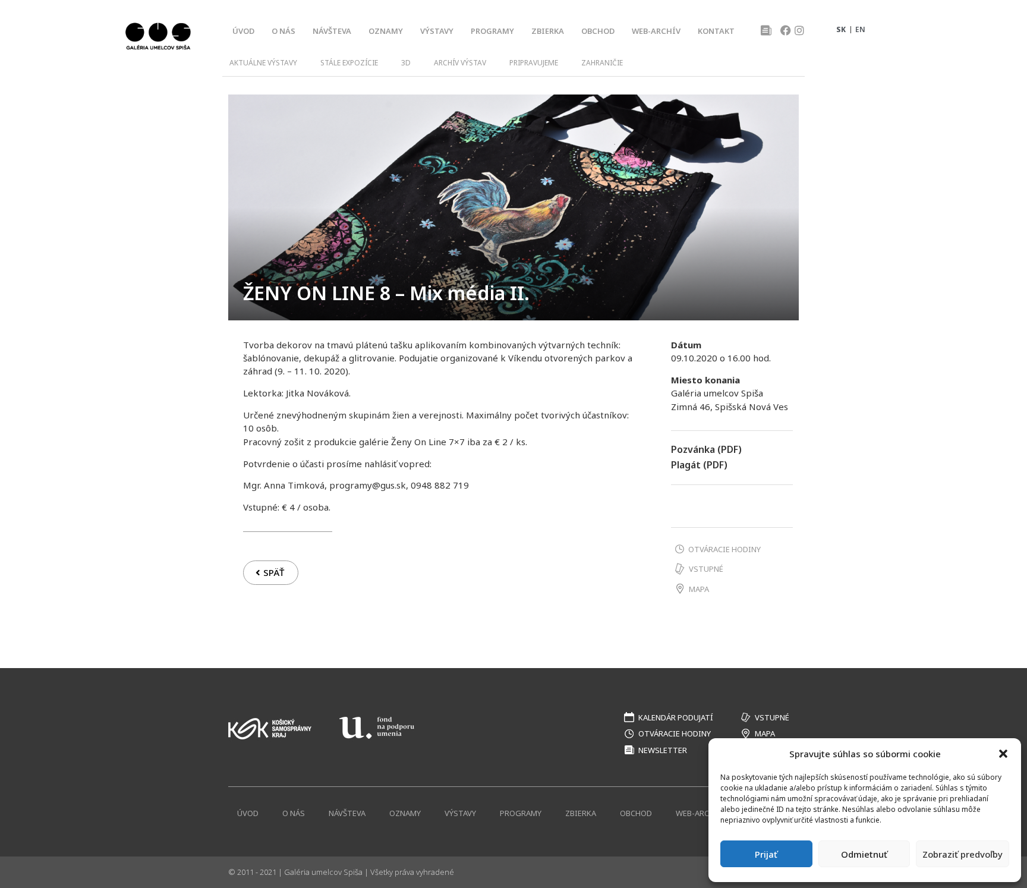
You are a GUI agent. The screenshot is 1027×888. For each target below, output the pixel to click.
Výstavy (436, 31)
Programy (492, 31)
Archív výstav (460, 63)
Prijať (766, 854)
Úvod (243, 31)
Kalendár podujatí (675, 717)
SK (841, 29)
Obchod (598, 31)
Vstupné (706, 568)
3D (406, 63)
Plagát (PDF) (699, 464)
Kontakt (716, 31)
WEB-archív (656, 31)
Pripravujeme (533, 63)
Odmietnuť (864, 854)
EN (860, 29)
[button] (1003, 754)
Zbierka (547, 31)
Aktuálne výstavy (263, 63)
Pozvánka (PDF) (706, 449)
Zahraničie (602, 63)
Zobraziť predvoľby (962, 854)
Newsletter (662, 750)
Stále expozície (349, 63)
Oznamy (385, 31)
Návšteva (332, 31)
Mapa (699, 589)
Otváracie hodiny (724, 549)
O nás (283, 31)
